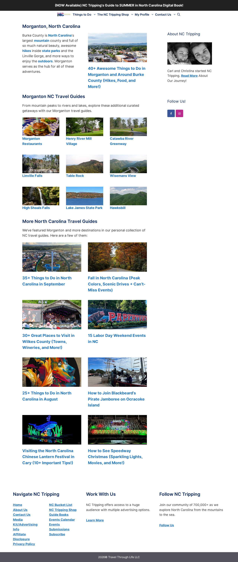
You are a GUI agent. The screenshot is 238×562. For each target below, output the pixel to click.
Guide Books (59, 515)
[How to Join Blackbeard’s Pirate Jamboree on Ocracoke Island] (117, 384)
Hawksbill (118, 208)
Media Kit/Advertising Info (25, 524)
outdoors (45, 61)
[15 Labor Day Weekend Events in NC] (117, 327)
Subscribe (57, 534)
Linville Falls (32, 176)
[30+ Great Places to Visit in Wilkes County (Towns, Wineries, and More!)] (51, 327)
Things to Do (82, 14)
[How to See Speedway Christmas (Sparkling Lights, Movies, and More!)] (117, 442)
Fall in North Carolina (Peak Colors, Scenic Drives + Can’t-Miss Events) (116, 284)
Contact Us (163, 14)
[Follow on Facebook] (171, 113)
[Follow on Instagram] (179, 113)
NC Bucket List (60, 505)
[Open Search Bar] (179, 14)
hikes (26, 51)
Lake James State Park (84, 208)
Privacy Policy (24, 544)
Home (17, 505)
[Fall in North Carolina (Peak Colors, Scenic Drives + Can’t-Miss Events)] (117, 269)
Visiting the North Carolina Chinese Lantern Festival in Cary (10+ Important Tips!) (48, 456)
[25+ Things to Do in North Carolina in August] (51, 384)
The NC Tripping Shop (113, 14)
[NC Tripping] (63, 14)
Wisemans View (123, 176)
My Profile (142, 14)
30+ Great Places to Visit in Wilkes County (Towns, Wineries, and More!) (48, 341)
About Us (20, 510)
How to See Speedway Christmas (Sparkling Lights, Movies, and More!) (115, 456)
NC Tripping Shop (63, 510)
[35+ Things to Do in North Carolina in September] (51, 269)
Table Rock (75, 176)
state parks (51, 51)
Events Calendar (62, 520)
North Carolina (60, 35)
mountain (41, 41)
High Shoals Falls (36, 208)
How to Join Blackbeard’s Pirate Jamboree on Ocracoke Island (116, 399)
